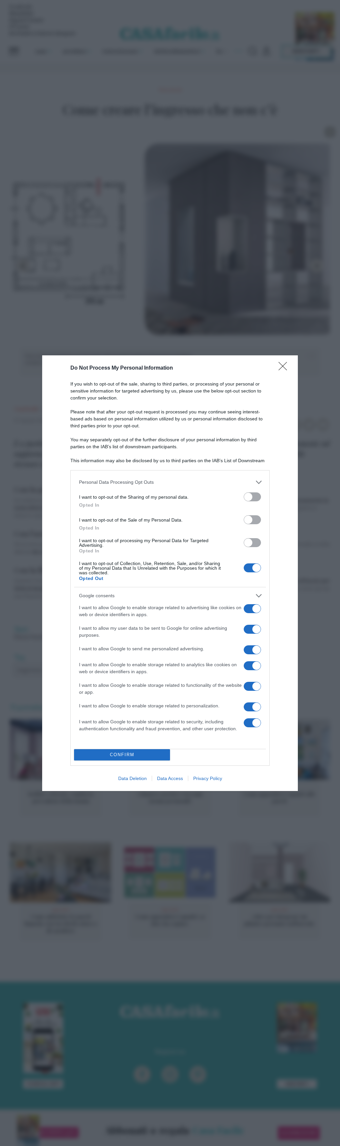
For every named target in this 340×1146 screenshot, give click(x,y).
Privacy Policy (207, 778)
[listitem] (170, 482)
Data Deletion (132, 778)
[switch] (252, 496)
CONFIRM (122, 754)
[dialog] (170, 573)
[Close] (285, 368)
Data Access (170, 778)
